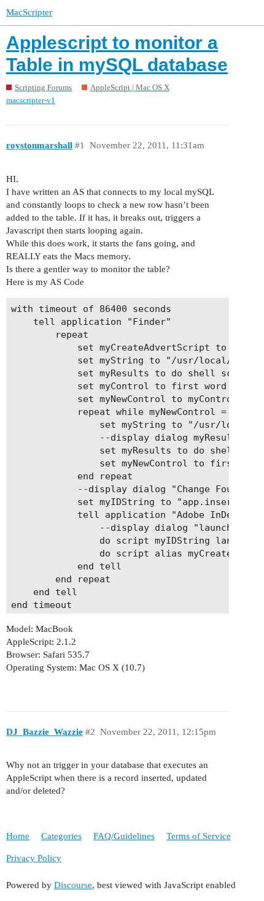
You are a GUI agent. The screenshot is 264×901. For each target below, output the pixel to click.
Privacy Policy (33, 858)
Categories (61, 836)
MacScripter (29, 12)
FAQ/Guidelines (124, 836)
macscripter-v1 (30, 100)
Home (17, 836)
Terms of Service (198, 836)
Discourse (73, 885)
